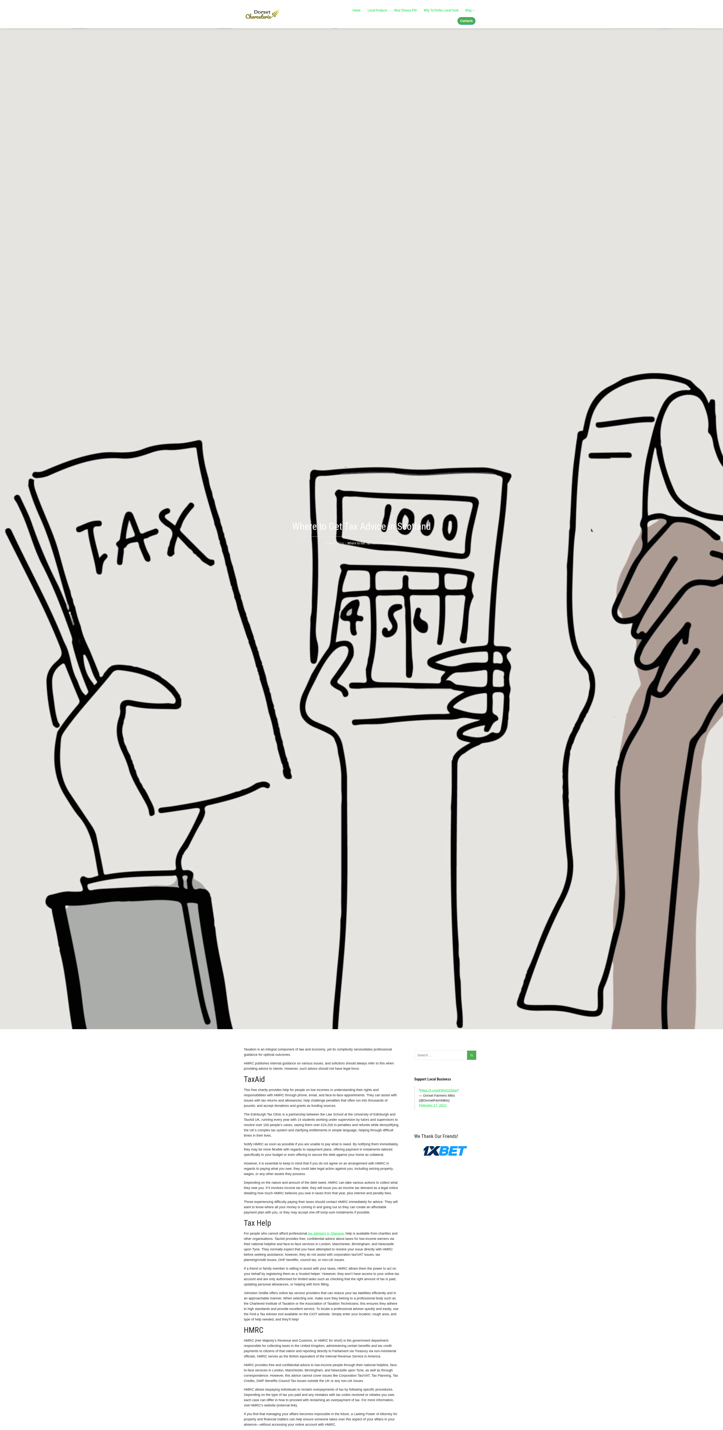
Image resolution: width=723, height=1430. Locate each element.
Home (357, 10)
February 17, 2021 (433, 1105)
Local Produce (377, 10)
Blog (468, 10)
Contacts (466, 21)
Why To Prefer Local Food (441, 10)
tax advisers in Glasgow (326, 1233)
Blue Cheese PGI (405, 10)
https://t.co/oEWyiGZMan (439, 1090)
